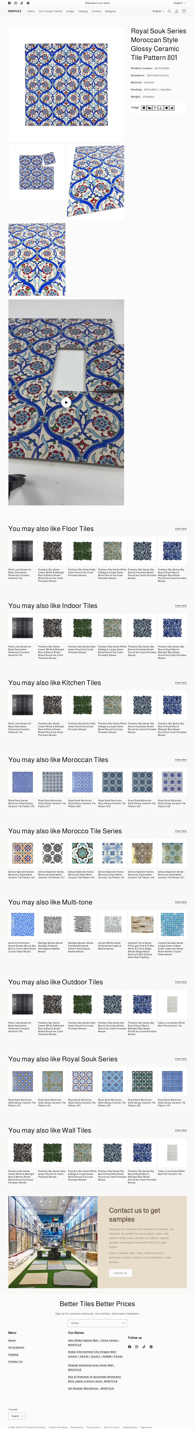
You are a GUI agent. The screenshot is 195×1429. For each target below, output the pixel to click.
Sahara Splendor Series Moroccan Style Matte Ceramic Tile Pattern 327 (51, 875)
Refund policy (77, 1427)
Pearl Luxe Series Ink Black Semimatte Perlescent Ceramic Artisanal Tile (19, 573)
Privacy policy (93, 1427)
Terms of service (111, 1427)
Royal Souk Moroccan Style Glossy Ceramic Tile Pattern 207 (171, 1103)
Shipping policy (130, 1427)
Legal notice (146, 1427)
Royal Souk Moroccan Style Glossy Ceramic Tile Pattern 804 (82, 803)
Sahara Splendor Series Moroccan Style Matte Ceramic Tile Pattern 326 (81, 875)
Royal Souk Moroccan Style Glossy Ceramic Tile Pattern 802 (112, 803)
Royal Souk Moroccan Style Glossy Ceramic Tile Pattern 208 (171, 803)
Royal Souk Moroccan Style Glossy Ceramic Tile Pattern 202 (52, 1103)
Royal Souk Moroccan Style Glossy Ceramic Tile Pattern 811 (52, 803)
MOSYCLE (21, 1427)
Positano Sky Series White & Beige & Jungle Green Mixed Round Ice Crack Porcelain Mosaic (112, 573)
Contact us (120, 1273)
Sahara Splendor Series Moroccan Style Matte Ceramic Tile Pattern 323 (171, 875)
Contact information (58, 1427)
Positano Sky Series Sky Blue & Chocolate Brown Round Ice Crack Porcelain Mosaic (142, 573)
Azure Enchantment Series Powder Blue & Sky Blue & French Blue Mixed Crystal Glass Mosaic (22, 947)
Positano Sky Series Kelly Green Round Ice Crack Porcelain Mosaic (82, 572)
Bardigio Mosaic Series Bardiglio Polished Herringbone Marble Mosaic (50, 947)
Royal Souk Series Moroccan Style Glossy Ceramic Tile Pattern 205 (21, 803)
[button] (169, 11)
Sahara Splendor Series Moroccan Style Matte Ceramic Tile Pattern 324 (141, 875)
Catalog (83, 11)
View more (181, 528)
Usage (70, 11)
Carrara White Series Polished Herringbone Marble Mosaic (109, 946)
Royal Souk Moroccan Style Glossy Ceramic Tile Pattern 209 (141, 803)
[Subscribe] (123, 1323)
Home (31, 11)
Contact (96, 11)
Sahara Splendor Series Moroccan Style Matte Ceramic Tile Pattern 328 (21, 875)
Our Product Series (50, 11)
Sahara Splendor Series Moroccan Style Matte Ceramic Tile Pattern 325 (111, 875)
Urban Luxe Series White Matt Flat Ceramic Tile (171, 1024)
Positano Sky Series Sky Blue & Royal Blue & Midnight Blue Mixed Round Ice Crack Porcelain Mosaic (172, 575)
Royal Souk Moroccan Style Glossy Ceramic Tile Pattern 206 (141, 1103)
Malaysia (110, 11)
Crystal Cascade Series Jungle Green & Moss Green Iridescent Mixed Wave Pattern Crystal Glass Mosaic (170, 949)
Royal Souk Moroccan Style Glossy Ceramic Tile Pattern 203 (82, 1103)
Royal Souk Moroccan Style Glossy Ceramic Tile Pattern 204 (112, 1103)
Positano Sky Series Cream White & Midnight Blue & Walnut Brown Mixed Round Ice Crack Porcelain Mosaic (51, 575)
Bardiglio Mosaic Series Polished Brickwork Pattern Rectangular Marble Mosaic (80, 947)
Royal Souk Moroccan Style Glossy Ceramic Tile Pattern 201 (22, 1103)
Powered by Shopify (36, 1427)
